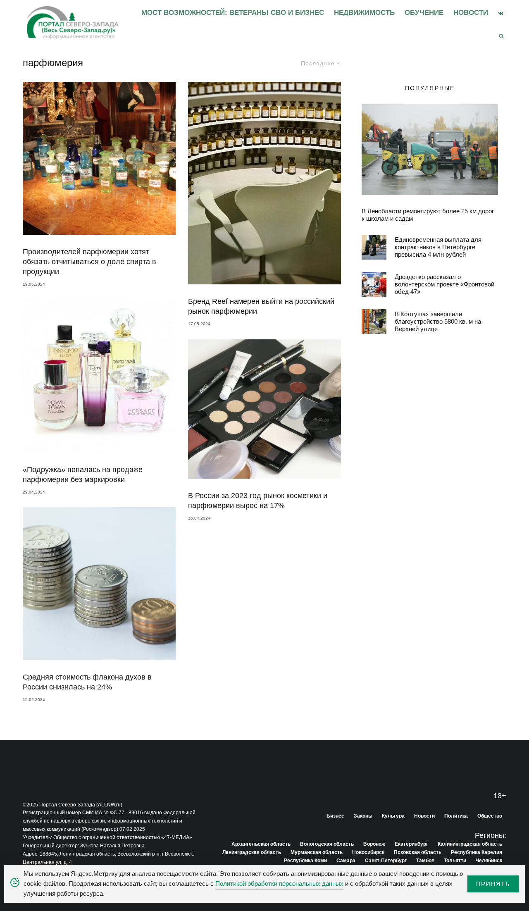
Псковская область (417, 852)
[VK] (500, 13)
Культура (393, 816)
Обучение (424, 13)
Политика (456, 816)
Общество (489, 816)
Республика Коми (305, 860)
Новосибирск (368, 852)
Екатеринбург (411, 844)
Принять (493, 883)
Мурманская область (317, 852)
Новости (470, 13)
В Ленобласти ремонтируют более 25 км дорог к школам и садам (428, 214)
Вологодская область (327, 844)
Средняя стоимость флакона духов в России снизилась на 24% (87, 682)
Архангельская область (261, 844)
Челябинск (489, 860)
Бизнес (335, 816)
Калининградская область (470, 844)
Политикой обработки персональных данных (279, 883)
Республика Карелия (476, 852)
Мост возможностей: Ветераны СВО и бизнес (232, 13)
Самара (345, 860)
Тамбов (425, 860)
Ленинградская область (251, 852)
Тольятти (455, 860)
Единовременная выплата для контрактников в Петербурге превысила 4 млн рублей (438, 247)
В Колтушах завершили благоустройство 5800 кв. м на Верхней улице (438, 321)
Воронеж (374, 844)
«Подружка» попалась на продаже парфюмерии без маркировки (83, 474)
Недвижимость (364, 13)
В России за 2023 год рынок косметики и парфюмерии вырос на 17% (257, 500)
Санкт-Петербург (386, 860)
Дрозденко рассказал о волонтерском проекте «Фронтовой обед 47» (444, 284)
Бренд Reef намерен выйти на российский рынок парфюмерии (261, 306)
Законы (363, 816)
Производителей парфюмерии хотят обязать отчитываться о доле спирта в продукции (89, 262)
